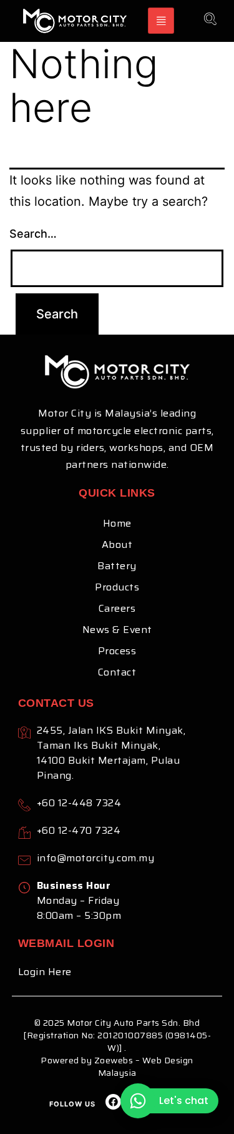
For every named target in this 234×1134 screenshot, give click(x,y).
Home (117, 523)
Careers (117, 608)
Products (117, 587)
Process (117, 651)
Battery (117, 566)
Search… (33, 233)
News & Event (117, 629)
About (117, 544)
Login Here (45, 972)
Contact (117, 672)
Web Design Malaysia (145, 1066)
